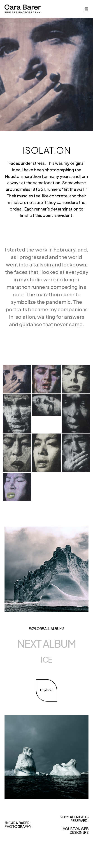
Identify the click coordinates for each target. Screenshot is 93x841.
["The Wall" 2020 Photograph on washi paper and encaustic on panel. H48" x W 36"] (76, 453)
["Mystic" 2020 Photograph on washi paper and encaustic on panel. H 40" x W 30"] (17, 413)
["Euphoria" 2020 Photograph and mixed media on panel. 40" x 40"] (46, 379)
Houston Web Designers (76, 830)
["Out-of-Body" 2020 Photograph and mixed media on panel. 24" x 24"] (17, 487)
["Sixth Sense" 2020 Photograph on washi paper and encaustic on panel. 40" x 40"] (17, 379)
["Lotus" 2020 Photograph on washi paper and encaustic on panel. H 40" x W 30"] (17, 453)
